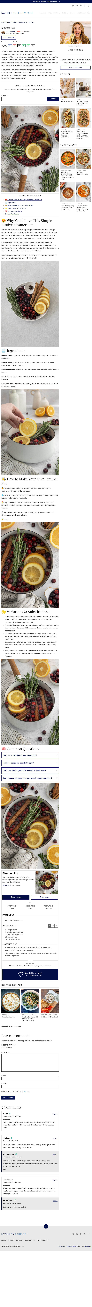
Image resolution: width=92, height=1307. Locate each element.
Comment (6, 1052)
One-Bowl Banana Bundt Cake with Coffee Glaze (82, 103)
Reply (55, 1114)
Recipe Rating (8, 1045)
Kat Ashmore (10, 31)
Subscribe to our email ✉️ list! (16, 1091)
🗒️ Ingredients (10, 203)
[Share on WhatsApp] (28, 45)
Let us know (29, 976)
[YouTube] (77, 6)
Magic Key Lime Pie (8, 1017)
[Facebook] (81, 6)
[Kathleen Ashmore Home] (17, 13)
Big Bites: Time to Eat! (53, 1)
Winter (31, 22)
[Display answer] (57, 755)
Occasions (23, 22)
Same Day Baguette (67, 101)
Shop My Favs (53, 13)
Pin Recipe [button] (45, 897)
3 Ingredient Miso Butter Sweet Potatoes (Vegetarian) (66, 134)
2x (53, 925)
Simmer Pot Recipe (12, 214)
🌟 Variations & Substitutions (15, 208)
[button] (3, 885)
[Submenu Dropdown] (59, 13)
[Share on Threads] (19, 45)
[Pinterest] (85, 6)
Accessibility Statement (71, 1246)
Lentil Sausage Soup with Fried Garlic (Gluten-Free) (67, 207)
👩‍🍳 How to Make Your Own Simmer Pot (19, 205)
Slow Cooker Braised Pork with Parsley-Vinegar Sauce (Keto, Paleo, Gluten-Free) (83, 134)
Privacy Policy (42, 1240)
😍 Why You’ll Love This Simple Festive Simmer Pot (23, 200)
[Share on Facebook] (10, 45)
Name (4, 1075)
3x (56, 925)
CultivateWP (87, 1246)
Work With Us (30, 1240)
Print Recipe (17, 897)
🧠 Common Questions (13, 211)
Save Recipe (53, 98)
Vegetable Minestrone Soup (82, 173)
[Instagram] (73, 6)
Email (4, 96)
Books (64, 13)
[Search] (89, 13)
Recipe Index (12, 22)
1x (49, 925)
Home (3, 22)
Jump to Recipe (8, 37)
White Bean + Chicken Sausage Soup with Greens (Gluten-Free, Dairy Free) (67, 175)
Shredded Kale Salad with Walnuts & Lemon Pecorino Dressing (30, 1018)
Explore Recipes (75, 67)
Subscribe (81, 13)
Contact (19, 1240)
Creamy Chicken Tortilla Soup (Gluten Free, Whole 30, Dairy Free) (83, 208)
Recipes (43, 13)
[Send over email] (24, 45)
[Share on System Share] (33, 45)
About (72, 13)
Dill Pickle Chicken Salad (49, 1017)
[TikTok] (89, 6)
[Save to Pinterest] (14, 45)
